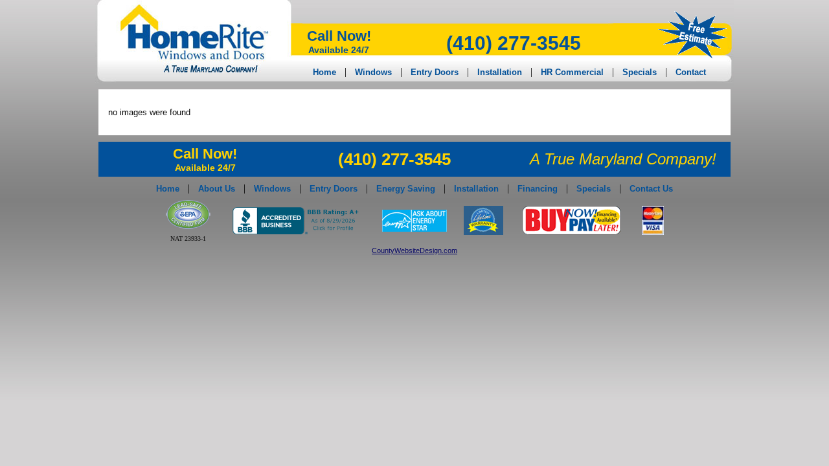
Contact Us (651, 189)
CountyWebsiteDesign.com (414, 250)
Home (324, 72)
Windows (373, 72)
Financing (537, 189)
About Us (216, 189)
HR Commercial (572, 72)
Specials (639, 72)
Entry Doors (435, 72)
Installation (499, 72)
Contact (691, 72)
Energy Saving (405, 189)
